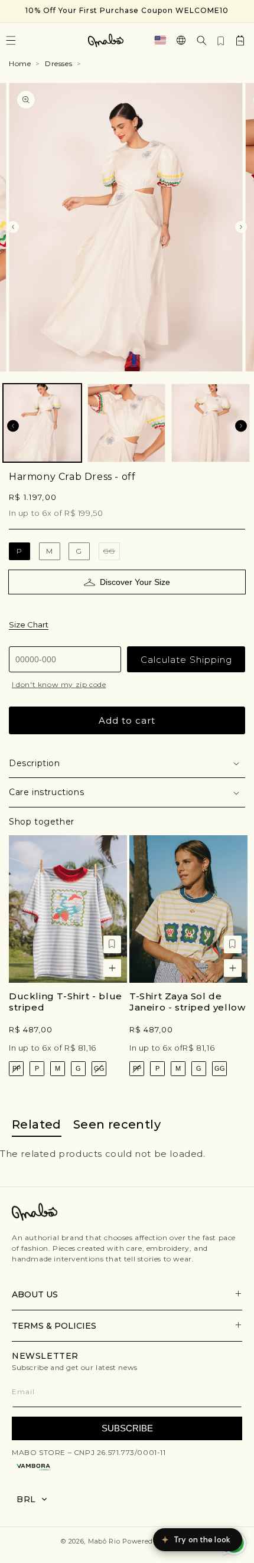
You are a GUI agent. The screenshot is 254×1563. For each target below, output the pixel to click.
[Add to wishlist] (112, 944)
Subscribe (127, 1428)
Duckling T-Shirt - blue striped (65, 1001)
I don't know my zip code (59, 684)
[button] (201, 40)
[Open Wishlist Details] (221, 40)
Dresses (58, 63)
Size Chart (28, 624)
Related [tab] (36, 1124)
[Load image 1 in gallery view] (42, 423)
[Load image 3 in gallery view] (210, 423)
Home (20, 63)
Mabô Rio (104, 1541)
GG (111, 553)
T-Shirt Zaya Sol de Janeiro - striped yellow (187, 1001)
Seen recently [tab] (117, 1124)
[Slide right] (241, 227)
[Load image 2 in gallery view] (126, 423)
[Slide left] (13, 227)
